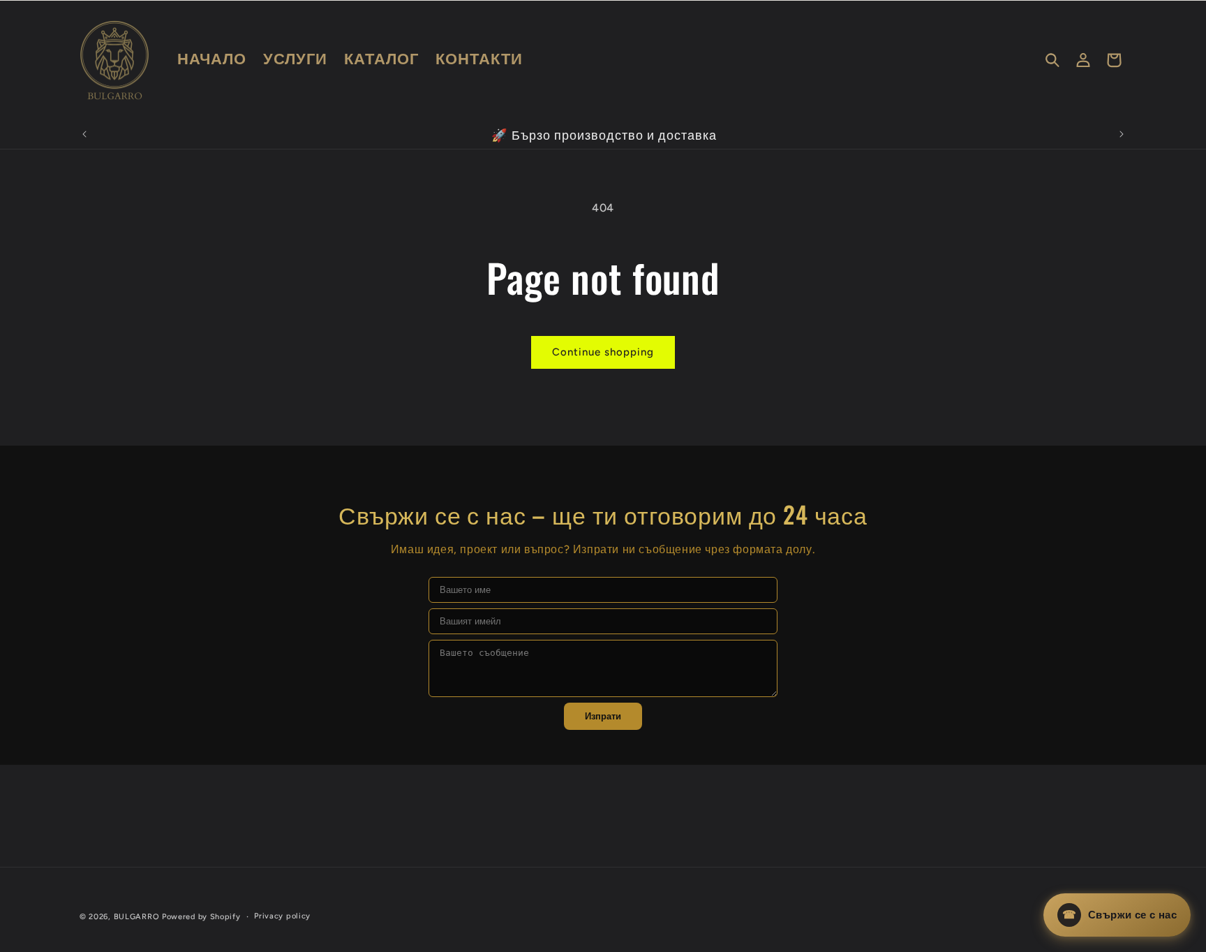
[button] (1052, 60)
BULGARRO (137, 916)
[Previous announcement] (84, 134)
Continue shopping (603, 352)
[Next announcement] (1121, 134)
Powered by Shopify (201, 916)
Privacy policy (282, 916)
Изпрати (603, 716)
